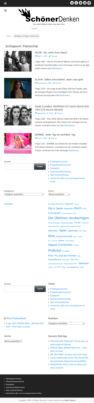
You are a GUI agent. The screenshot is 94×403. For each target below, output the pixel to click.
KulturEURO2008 (64, 236)
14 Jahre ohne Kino (56, 204)
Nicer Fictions (69, 241)
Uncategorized (72, 267)
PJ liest (76, 245)
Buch (77, 208)
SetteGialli (65, 259)
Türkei (64, 267)
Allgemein (69, 204)
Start (9, 36)
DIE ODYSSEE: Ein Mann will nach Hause (68, 355)
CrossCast (54, 213)
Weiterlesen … (58, 68)
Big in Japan (55, 208)
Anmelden (8, 204)
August (77, 204)
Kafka (84, 231)
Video (82, 267)
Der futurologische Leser (69, 213)
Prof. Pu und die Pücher (62, 255)
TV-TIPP (57, 267)
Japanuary (73, 230)
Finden (40, 166)
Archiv (51, 191)
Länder (79, 237)
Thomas (54, 56)
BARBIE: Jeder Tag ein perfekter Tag (55, 134)
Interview (53, 230)
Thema (50, 267)
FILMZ (77, 222)
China (84, 209)
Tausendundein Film (70, 264)
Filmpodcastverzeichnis (60, 165)
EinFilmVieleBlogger (54, 223)
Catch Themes (70, 400)
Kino (51, 236)
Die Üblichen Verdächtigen (68, 218)
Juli (80, 231)
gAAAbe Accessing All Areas (70, 226)
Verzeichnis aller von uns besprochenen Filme (23, 393)
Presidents (66, 251)
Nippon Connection (60, 244)
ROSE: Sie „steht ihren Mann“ (51, 52)
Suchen (7, 162)
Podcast (54, 250)
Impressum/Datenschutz (60, 172)
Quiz (79, 256)
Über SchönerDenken (59, 175)
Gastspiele (54, 168)
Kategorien (9, 191)
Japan (63, 230)
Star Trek (74, 259)
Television (83, 263)
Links (74, 236)
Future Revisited (53, 226)
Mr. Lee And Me (52, 241)
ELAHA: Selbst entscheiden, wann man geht (59, 79)
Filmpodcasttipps (67, 223)
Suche (40, 289)
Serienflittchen (54, 259)
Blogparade (68, 209)
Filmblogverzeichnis (59, 162)
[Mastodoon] (89, 4)
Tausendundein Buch (55, 264)
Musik (61, 240)
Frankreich (85, 223)
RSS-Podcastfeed (16, 318)
